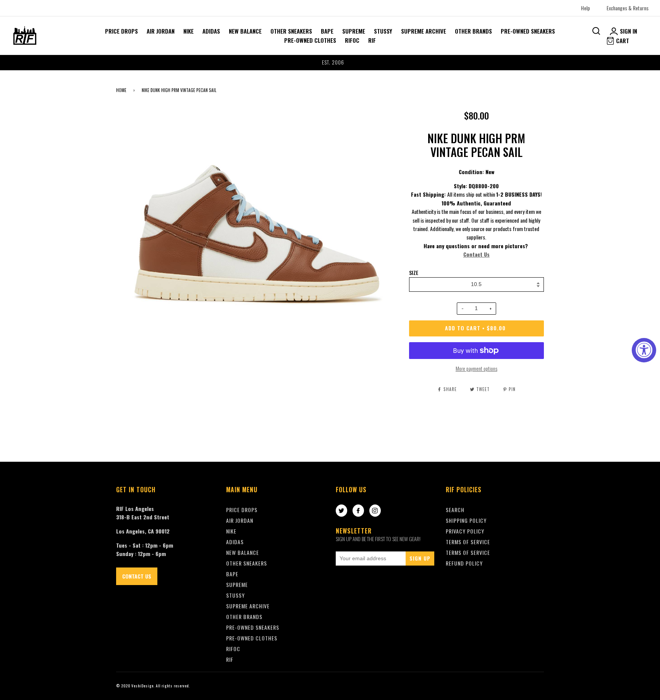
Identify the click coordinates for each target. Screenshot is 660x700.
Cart (622, 40)
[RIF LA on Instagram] (375, 511)
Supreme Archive (423, 31)
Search (455, 510)
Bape (327, 31)
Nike (188, 31)
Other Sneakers (291, 31)
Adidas (211, 31)
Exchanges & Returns (628, 8)
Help (585, 8)
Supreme (353, 31)
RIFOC (352, 40)
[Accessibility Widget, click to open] (644, 350)
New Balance (245, 31)
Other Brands (473, 31)
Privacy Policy (465, 531)
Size (413, 272)
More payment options (476, 368)
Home (121, 90)
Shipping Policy (466, 520)
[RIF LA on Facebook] (358, 511)
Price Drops (121, 31)
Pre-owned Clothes (310, 40)
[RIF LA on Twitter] (341, 511)
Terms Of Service (468, 542)
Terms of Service (468, 552)
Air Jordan (161, 31)
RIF (372, 40)
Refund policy (464, 563)
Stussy (383, 31)
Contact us (136, 576)
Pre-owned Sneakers (528, 31)
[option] (330, 62)
